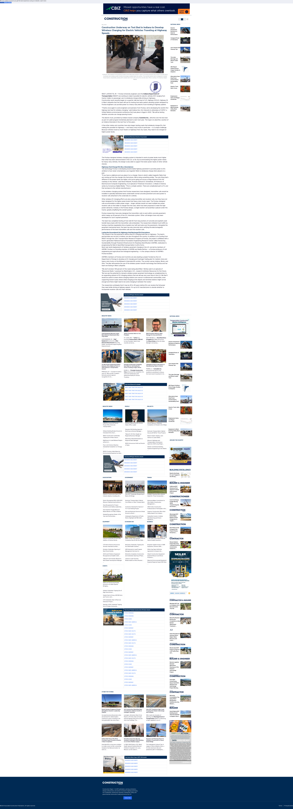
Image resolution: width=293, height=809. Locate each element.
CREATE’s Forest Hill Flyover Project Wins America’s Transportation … (110, 424)
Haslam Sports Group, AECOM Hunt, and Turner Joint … (113, 596)
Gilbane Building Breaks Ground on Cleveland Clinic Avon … (112, 432)
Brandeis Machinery (131, 140)
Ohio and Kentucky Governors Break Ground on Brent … (135, 512)
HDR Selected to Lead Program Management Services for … (133, 550)
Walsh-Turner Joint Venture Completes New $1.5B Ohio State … (134, 539)
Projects (150, 406)
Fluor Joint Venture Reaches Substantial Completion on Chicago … (112, 446)
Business (150, 521)
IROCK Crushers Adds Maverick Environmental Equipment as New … (112, 452)
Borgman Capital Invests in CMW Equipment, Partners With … (156, 545)
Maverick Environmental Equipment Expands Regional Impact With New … (156, 562)
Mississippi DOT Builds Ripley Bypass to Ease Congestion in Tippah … (174, 517)
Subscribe (128, 798)
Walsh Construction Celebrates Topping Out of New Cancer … (111, 436)
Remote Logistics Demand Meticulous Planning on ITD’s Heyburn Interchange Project (174, 667)
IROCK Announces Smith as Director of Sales (135, 444)
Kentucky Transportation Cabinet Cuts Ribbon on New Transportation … (135, 502)
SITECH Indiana (129, 613)
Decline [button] (2, 2)
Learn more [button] (43, 1)
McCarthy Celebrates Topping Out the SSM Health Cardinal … (134, 545)
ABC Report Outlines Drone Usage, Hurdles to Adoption (174, 387)
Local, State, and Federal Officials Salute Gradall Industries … (156, 539)
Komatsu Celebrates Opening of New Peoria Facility (111, 550)
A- (179, 19)
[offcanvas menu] (187, 19)
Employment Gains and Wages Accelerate (175, 97)
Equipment (106, 521)
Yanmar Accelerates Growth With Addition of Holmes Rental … (112, 539)
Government (129, 477)
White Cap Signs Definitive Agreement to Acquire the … (155, 550)
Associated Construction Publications (14, 805)
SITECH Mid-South (130, 631)
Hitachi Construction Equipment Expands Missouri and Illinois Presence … (156, 555)
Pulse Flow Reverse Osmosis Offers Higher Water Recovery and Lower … (175, 637)
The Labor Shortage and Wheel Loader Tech (174, 376)
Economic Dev (129, 521)
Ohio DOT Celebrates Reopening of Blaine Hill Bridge (134, 495)
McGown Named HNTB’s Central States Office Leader (134, 424)
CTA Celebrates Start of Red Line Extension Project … (112, 600)
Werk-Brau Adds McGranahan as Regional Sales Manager (134, 439)
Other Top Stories (108, 692)
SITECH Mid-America (130, 622)
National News (175, 24)
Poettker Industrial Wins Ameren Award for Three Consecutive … (156, 495)
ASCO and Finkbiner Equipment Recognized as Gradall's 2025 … (111, 554)
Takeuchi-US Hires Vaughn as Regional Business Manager (133, 434)
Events (105, 566)
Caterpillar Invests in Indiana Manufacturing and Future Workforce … (155, 517)
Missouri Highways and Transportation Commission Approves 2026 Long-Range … (155, 442)
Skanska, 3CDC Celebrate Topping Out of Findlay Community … (112, 605)
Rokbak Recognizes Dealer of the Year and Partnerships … (112, 515)
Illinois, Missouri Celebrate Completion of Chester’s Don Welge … (157, 424)
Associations (107, 477)
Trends (149, 477)
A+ (184, 19)
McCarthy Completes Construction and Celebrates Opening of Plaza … (134, 554)
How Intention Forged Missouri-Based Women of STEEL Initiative (112, 510)
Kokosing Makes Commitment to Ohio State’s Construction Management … (156, 502)
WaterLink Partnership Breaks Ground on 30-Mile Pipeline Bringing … (111, 584)
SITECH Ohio (128, 619)
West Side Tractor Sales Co (134, 387)
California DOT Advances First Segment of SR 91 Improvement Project (174, 490)
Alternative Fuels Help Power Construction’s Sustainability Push (175, 80)
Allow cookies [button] (8, 2)
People (127, 406)
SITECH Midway (128, 628)
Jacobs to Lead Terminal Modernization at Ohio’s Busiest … (134, 559)
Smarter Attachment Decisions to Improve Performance (174, 31)
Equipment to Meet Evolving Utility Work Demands (174, 430)
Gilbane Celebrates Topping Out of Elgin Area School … (112, 591)
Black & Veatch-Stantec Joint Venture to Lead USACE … (155, 436)
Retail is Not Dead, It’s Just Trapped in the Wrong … (175, 475)
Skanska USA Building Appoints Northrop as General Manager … (134, 430)
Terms (280, 805)
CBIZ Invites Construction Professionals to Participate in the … (157, 507)
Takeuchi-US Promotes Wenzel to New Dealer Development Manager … (112, 560)
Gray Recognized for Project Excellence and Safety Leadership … (112, 506)
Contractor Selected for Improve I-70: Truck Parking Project (134, 507)
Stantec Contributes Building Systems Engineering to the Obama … (156, 448)
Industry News (106, 316)
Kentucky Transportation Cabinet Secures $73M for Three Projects (156, 432)
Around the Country (176, 440)
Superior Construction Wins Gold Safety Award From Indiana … (156, 512)
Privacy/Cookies (288, 805)
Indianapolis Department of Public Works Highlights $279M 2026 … (134, 517)
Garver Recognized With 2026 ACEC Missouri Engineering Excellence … (113, 501)
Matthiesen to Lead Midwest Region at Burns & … (112, 441)
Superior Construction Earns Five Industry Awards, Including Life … (112, 495)
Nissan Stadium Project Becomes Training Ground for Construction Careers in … (175, 545)
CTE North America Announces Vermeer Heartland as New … (111, 545)
